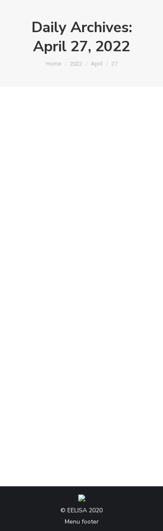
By (99, 276)
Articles (34, 276)
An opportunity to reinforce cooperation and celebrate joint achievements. (80, 247)
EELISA (58, 276)
